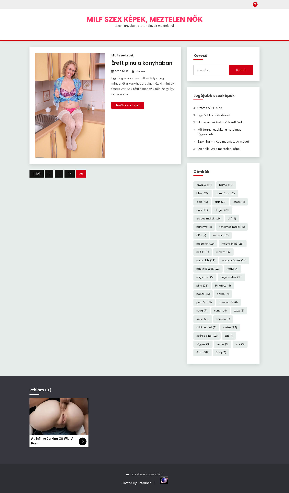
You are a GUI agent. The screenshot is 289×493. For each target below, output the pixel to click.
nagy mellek (231, 277)
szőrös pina (207, 335)
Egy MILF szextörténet (213, 115)
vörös (222, 344)
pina (202, 285)
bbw (202, 193)
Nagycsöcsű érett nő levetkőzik (220, 122)
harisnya (204, 227)
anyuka (204, 185)
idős (201, 235)
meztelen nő (233, 243)
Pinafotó (223, 285)
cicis (220, 202)
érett (202, 352)
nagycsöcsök (208, 268)
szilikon (223, 319)
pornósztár (228, 302)
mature (221, 235)
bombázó (225, 193)
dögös (222, 210)
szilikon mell (206, 327)
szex (239, 310)
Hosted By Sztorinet (137, 483)
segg (201, 310)
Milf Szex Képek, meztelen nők (145, 19)
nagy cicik (205, 260)
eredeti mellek (208, 218)
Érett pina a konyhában (141, 62)
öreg (221, 352)
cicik (202, 202)
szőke (230, 327)
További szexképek (128, 105)
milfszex (140, 71)
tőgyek (203, 344)
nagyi (232, 268)
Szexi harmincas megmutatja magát (223, 141)
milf (202, 252)
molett (223, 252)
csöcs (239, 202)
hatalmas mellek (232, 227)
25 (70, 174)
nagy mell (205, 277)
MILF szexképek (122, 55)
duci (202, 210)
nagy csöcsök (234, 260)
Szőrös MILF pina (209, 108)
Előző (36, 174)
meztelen (205, 243)
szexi (202, 319)
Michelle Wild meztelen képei (218, 149)
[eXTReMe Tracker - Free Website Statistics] (164, 483)
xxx (240, 344)
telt (229, 335)
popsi (203, 294)
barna (226, 185)
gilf (232, 218)
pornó (223, 294)
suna (220, 310)
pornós (204, 302)
